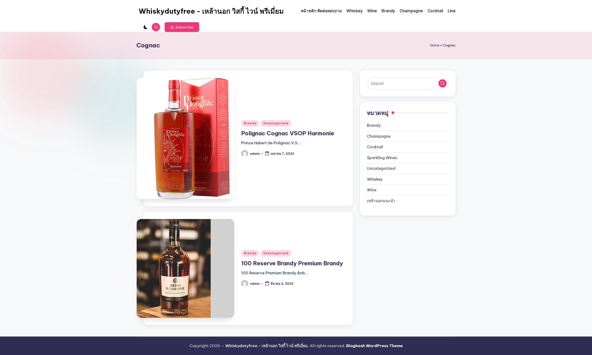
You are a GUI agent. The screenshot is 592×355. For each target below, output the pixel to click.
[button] (182, 27)
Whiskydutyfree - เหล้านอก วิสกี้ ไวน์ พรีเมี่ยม (211, 11)
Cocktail (375, 146)
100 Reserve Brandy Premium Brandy (292, 263)
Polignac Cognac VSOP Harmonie (287, 133)
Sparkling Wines (382, 157)
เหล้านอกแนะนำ (381, 200)
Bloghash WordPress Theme (374, 345)
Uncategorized (275, 123)
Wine (371, 189)
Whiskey (374, 179)
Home (434, 45)
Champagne (379, 136)
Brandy (250, 123)
